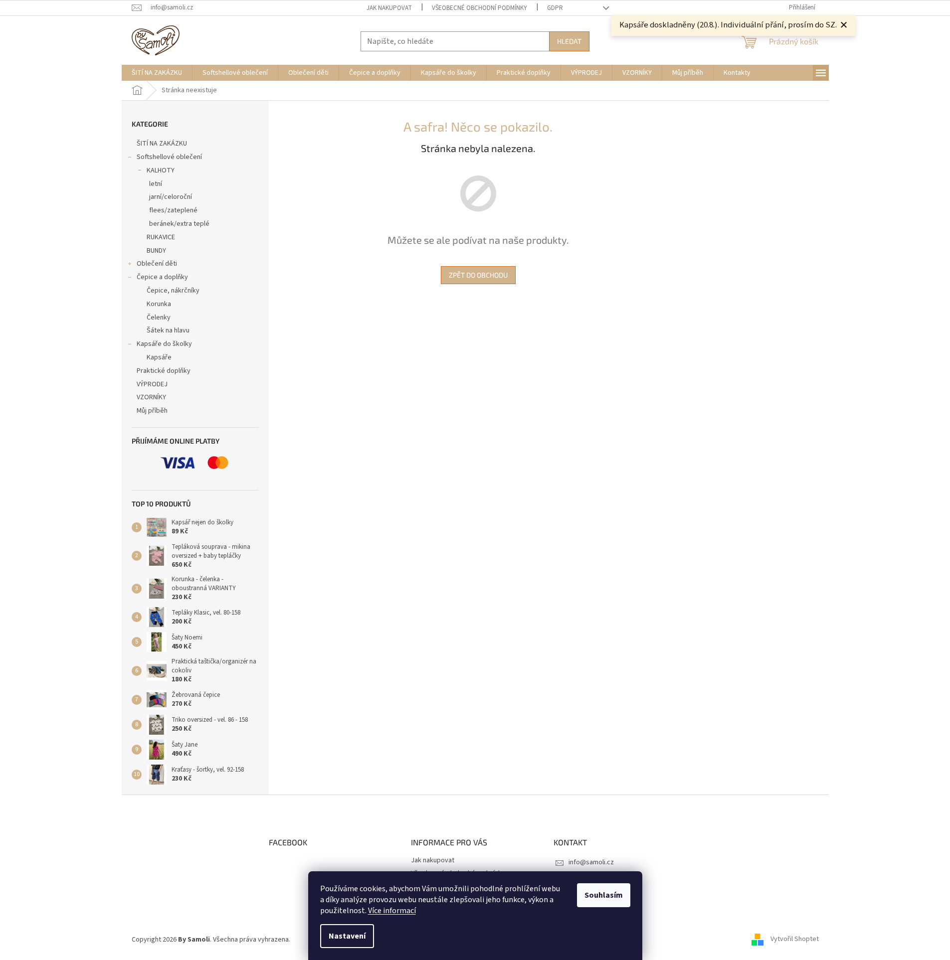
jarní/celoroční (170, 197)
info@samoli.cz (591, 862)
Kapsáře (159, 357)
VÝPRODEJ (152, 384)
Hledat (569, 41)
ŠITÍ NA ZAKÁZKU (162, 144)
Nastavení (347, 936)
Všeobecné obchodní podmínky (479, 7)
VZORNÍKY (151, 397)
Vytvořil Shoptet (794, 940)
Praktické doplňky (163, 371)
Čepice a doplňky (162, 277)
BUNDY (156, 251)
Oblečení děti (157, 264)
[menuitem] (157, 73)
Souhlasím (603, 895)
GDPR (555, 7)
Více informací (392, 910)
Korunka (159, 304)
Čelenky (159, 317)
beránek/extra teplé (179, 224)
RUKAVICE (161, 237)
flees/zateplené (173, 210)
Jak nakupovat (389, 7)
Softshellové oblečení (169, 157)
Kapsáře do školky (164, 344)
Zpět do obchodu (478, 275)
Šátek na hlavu (168, 330)
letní (155, 184)
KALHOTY (161, 170)
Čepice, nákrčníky (173, 291)
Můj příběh (152, 411)
